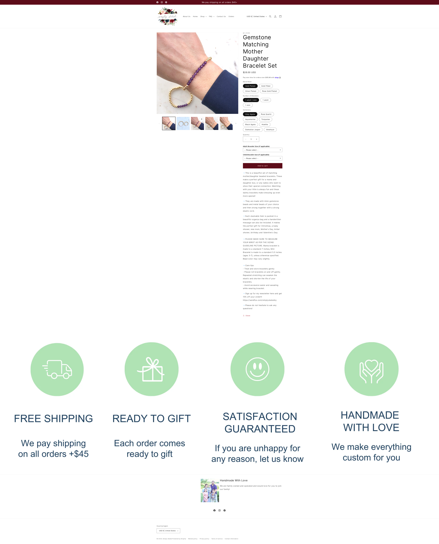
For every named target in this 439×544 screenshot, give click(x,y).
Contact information (231, 539)
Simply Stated (167, 539)
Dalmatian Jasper (252, 130)
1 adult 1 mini (251, 100)
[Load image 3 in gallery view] (211, 123)
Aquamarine (250, 119)
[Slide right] (235, 123)
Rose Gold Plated (269, 91)
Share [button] (248, 316)
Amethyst (270, 130)
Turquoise (265, 119)
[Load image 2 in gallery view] (183, 123)
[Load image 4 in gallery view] (226, 123)
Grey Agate (250, 114)
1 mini (247, 105)
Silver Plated (250, 91)
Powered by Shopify (179, 539)
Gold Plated (250, 86)
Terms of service (216, 539)
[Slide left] (159, 123)
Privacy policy (204, 539)
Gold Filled (265, 86)
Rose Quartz (266, 114)
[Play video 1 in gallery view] (197, 123)
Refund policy (192, 539)
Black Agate (250, 124)
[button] (203, 16)
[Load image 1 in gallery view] (168, 123)
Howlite (265, 124)
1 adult (266, 100)
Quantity (246, 135)
